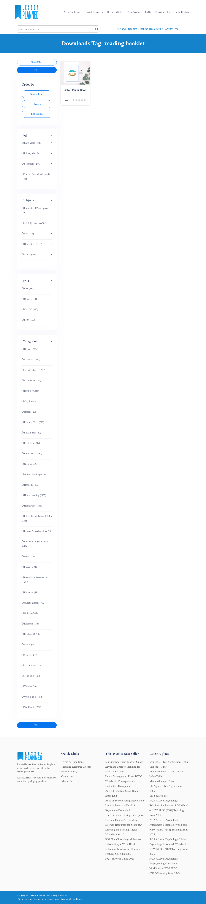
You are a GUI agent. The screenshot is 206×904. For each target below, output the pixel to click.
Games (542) (30, 464)
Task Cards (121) (32, 665)
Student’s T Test (158, 766)
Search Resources (94, 12)
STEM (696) (30, 254)
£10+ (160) (29, 320)
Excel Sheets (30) (32, 432)
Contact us (67, 776)
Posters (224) (30, 567)
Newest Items (36, 94)
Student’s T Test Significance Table (168, 761)
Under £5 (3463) (32, 299)
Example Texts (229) (34, 422)
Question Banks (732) (34, 603)
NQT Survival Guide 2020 (119, 858)
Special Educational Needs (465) (36, 176)
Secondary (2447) (32, 163)
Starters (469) (30, 655)
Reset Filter (36, 62)
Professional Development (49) (35, 210)
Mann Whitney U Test (161, 781)
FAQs (148, 12)
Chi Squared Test (158, 795)
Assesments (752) (32, 380)
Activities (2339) (32, 359)
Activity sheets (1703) (34, 370)
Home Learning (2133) (35, 495)
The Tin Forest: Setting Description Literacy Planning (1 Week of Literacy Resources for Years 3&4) (124, 820)
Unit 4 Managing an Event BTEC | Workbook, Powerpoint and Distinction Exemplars (124, 781)
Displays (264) (31, 349)
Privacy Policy (69, 771)
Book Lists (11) (31, 391)
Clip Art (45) (30, 401)
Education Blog (162, 12)
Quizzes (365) (31, 613)
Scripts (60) (29, 644)
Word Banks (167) (33, 696)
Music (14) (29, 556)
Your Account (134, 12)
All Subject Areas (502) (35, 223)
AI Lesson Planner (72, 12)
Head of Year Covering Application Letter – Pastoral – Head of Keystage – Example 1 (124, 805)
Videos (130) (30, 686)
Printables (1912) (32, 592)
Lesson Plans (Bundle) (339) (37, 531)
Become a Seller (115, 12)
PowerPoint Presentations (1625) (35, 579)
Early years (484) (32, 143)
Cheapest (36, 104)
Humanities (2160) (33, 244)
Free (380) (29, 288)
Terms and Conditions (71, 899)
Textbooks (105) (32, 676)
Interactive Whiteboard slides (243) (37, 518)
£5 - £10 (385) (31, 309)
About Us (66, 781)
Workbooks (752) (32, 707)
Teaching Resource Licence (76, 766)
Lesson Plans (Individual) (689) (35, 543)
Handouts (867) (31, 485)
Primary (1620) (31, 153)
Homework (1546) (33, 505)
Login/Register (182, 12)
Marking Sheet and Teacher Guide (124, 761)
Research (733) (31, 623)
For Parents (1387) (33, 453)
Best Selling (37, 114)
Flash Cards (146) (32, 443)
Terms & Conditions (72, 761)
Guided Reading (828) (35, 474)
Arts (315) (29, 233)
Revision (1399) (32, 634)
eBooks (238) (30, 411)
